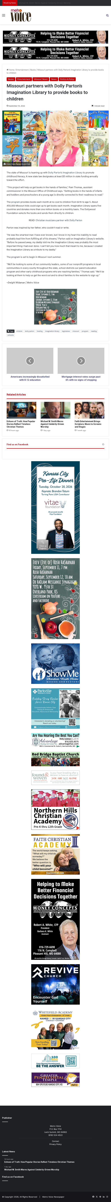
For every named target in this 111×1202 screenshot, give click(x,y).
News (54, 79)
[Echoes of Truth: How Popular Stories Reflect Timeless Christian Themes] (21, 410)
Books (33, 70)
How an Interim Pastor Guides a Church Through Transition (45, 3)
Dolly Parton (54, 172)
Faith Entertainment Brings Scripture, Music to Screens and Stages (88, 424)
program (15, 202)
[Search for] (107, 16)
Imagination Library (72, 172)
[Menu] (3, 16)
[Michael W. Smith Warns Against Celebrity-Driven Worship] (55, 410)
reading (94, 331)
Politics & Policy (67, 79)
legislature (66, 331)
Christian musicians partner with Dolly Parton (59, 220)
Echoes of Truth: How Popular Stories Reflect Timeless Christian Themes (21, 424)
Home (11, 70)
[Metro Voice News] (20, 15)
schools (11, 335)
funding (39, 331)
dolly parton (29, 331)
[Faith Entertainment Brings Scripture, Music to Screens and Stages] (89, 410)
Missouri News (41, 79)
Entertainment (22, 70)
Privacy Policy (55, 1144)
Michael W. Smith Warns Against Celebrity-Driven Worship (52, 424)
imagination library (52, 331)
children (19, 331)
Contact (55, 1141)
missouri (76, 331)
